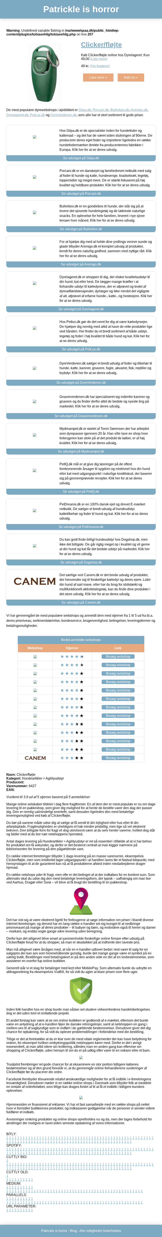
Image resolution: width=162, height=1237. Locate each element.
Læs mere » (98, 77)
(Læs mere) (98, 59)
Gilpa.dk (84, 110)
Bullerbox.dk (119, 110)
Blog (73, 1231)
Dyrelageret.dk (17, 115)
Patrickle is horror (81, 9)
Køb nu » (131, 77)
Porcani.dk (101, 110)
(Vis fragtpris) (100, 66)
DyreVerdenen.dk (63, 115)
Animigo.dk (139, 110)
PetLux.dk (37, 115)
